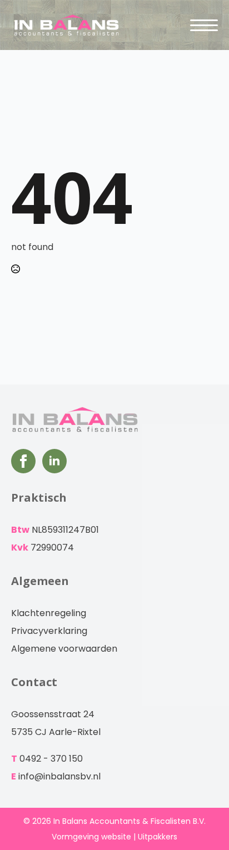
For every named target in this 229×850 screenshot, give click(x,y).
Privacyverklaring (49, 630)
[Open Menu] (204, 25)
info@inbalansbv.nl (59, 776)
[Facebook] (23, 461)
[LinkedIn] (54, 461)
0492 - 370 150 (51, 758)
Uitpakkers (157, 836)
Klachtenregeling (48, 613)
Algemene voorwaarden (64, 648)
